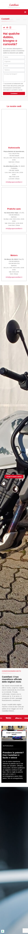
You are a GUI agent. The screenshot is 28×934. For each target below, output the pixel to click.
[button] (25, 12)
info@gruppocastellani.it (14, 182)
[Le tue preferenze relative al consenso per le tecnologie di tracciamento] (2, 931)
